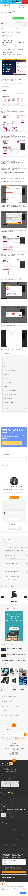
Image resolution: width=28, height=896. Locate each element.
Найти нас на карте (4, 788)
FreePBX (4, 829)
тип (11, 35)
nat (8, 32)
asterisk (3, 32)
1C (3, 839)
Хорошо (23, 892)
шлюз (10, 837)
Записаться (18, 2)
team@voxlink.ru (7, 9)
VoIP (16, 832)
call (4, 832)
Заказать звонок (14, 497)
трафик (13, 844)
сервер (10, 832)
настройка (18, 32)
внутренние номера (19, 837)
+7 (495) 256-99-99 (7, 12)
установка (22, 829)
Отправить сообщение (14, 524)
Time (9, 834)
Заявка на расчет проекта (14, 528)
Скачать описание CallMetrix (12, 442)
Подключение (5, 35)
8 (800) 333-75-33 (8, 773)
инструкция (5, 844)
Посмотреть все (13, 757)
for (3, 837)
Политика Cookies (5, 889)
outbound (5, 842)
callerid (16, 834)
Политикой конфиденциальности (15, 509)
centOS (23, 832)
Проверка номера (17, 18)
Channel (9, 839)
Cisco (12, 842)
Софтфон (19, 842)
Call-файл (18, 839)
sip (12, 32)
